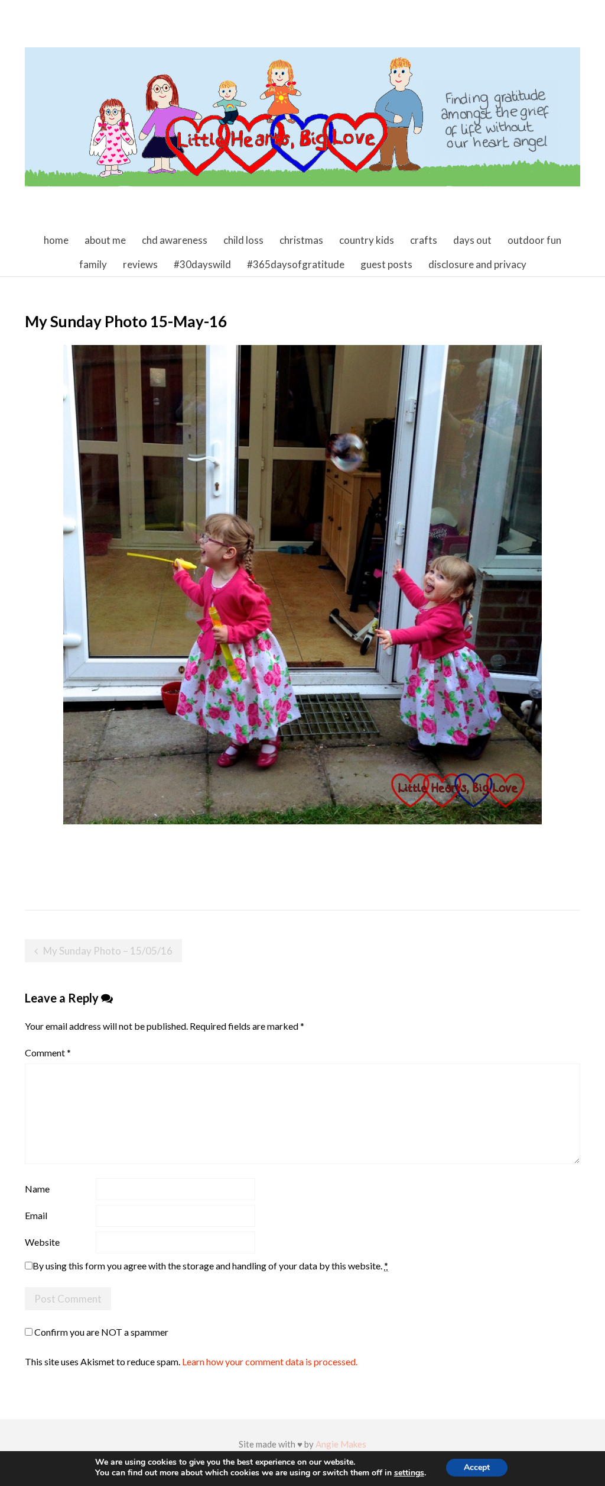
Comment (48, 1052)
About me (105, 240)
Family (93, 264)
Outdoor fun (534, 240)
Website (42, 1242)
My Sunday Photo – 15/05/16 (108, 951)
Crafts (423, 240)
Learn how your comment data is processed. (269, 1361)
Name (37, 1188)
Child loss (243, 240)
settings (409, 1473)
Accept (477, 1467)
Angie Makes (340, 1444)
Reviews (140, 264)
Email (36, 1215)
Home (56, 240)
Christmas (301, 240)
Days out (472, 240)
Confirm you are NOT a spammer (100, 1331)
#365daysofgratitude (295, 264)
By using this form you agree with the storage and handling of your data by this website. (210, 1265)
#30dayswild (202, 264)
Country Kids (366, 240)
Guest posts (386, 264)
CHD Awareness (174, 240)
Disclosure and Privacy (477, 264)
